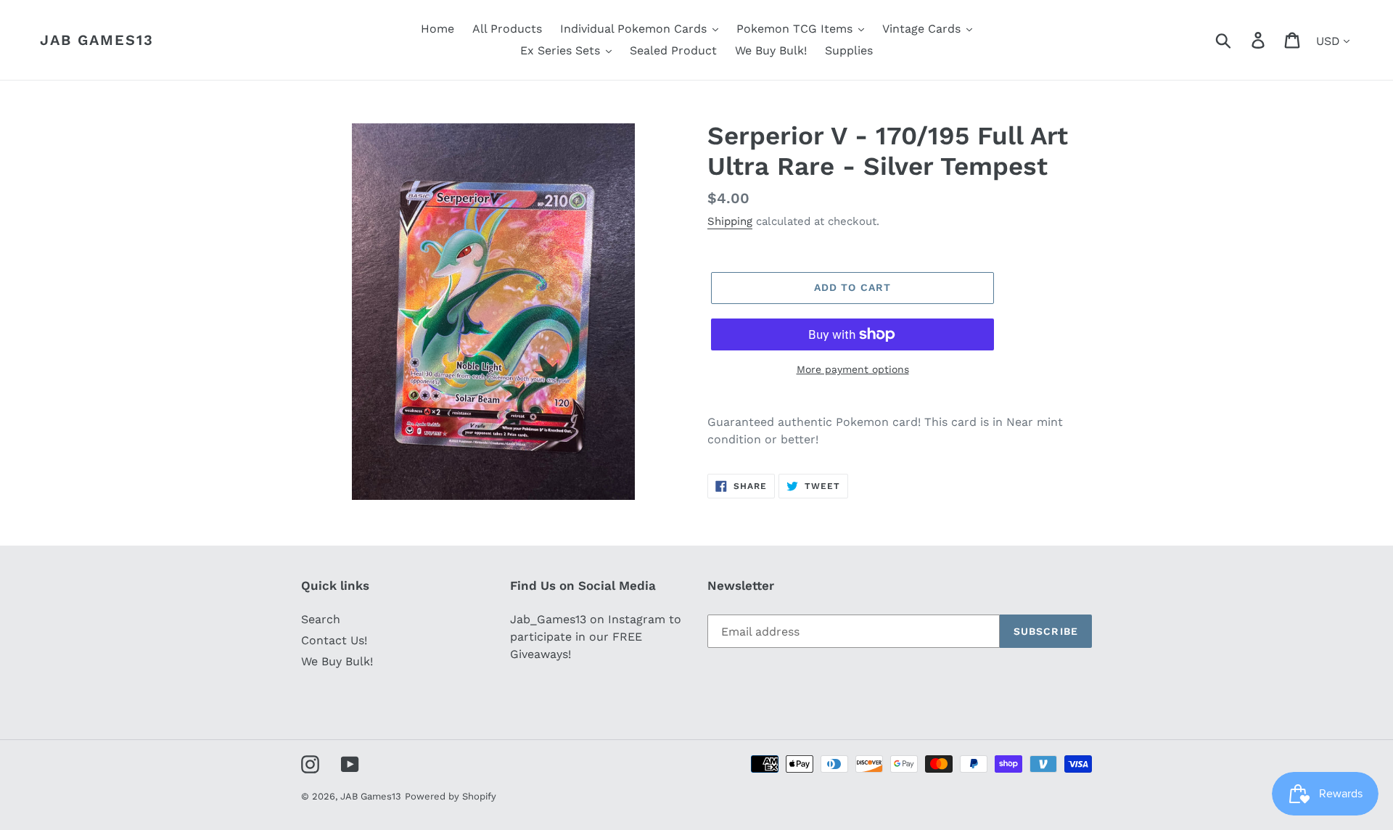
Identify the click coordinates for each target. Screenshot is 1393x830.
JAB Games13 (97, 40)
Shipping (729, 221)
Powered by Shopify (450, 796)
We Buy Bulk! (337, 661)
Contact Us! (334, 640)
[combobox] (1240, 40)
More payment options (853, 369)
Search (320, 619)
